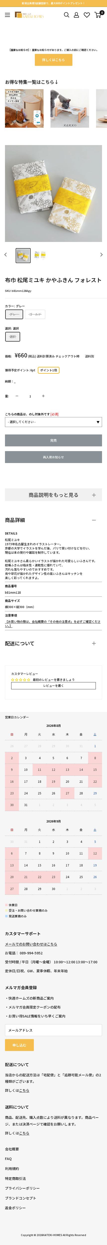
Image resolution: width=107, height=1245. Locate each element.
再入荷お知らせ (53, 457)
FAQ (8, 1158)
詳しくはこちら (53, 59)
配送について (20, 643)
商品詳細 (15, 519)
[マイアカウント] (76, 15)
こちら (24, 1090)
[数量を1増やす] (43, 395)
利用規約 (12, 1168)
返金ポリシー (15, 1207)
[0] (98, 15)
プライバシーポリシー (22, 1188)
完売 (53, 440)
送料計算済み (46, 356)
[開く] (66, 15)
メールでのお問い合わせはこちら (31, 943)
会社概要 (12, 1148)
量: (7, 396)
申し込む (19, 1045)
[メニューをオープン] (7, 15)
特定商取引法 (15, 1178)
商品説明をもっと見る (53, 494)
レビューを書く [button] (53, 685)
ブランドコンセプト (20, 1198)
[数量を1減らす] (17, 395)
